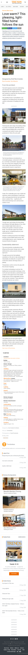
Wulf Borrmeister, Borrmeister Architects (12, 358)
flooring (9, 414)
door (9, 378)
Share (10, 28)
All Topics (8, 6)
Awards (6, 390)
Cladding (6, 368)
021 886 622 (8, 642)
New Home (15, 6)
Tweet (15, 28)
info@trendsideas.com (17, 642)
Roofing (6, 408)
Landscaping (7, 404)
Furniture (6, 422)
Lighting (6, 387)
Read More (14, 573)
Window (6, 378)
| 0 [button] (5, 28)
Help (19, 28)
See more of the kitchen (8, 348)
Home (2, 6)
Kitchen (22, 6)
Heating (6, 417)
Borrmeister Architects (10, 81)
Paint (5, 383)
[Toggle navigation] (7, 2)
